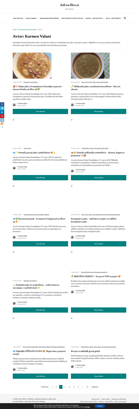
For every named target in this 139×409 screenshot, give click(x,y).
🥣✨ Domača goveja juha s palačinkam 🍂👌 (34, 153)
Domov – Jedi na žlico (93, 18)
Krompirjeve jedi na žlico (31, 82)
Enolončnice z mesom (88, 148)
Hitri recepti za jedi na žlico (72, 18)
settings (87, 407)
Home (15, 29)
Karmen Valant (23, 103)
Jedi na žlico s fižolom (43, 214)
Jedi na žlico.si (69, 5)
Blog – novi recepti (113, 18)
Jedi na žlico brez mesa (30, 214)
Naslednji (95, 387)
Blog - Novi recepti (87, 82)
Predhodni (44, 387)
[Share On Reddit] (2, 120)
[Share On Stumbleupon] (2, 124)
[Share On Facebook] (2, 104)
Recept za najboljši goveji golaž (85, 351)
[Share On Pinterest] (2, 116)
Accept (100, 406)
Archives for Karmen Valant (27, 29)
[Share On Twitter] (2, 108)
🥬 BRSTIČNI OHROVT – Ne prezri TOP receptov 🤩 (96, 277)
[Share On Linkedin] (2, 112)
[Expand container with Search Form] (125, 18)
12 (87, 387)
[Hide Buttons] (2, 127)
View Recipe (40, 111)
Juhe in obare (31, 18)
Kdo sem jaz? (18, 18)
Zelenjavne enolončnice (49, 18)
